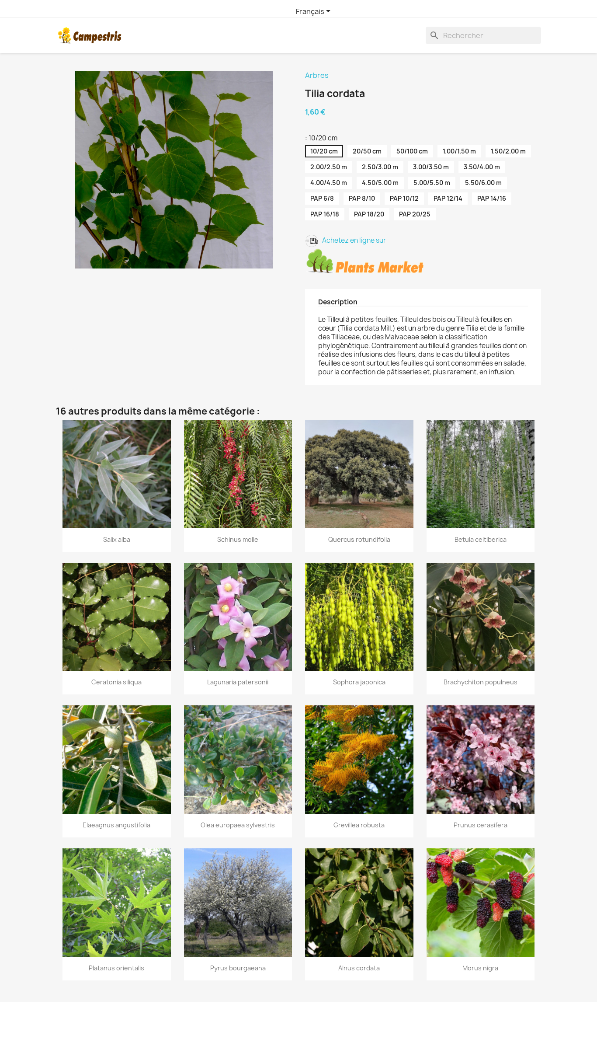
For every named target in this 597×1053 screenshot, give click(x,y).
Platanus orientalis (116, 968)
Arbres (317, 75)
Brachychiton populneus (480, 682)
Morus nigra (480, 968)
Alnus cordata (359, 968)
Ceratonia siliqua (116, 682)
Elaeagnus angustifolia (116, 825)
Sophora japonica (359, 682)
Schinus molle (237, 539)
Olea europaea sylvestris (238, 825)
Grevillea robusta (359, 825)
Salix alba (116, 539)
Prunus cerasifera (480, 825)
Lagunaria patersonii (237, 682)
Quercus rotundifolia (359, 539)
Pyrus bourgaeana (238, 968)
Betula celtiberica (481, 539)
